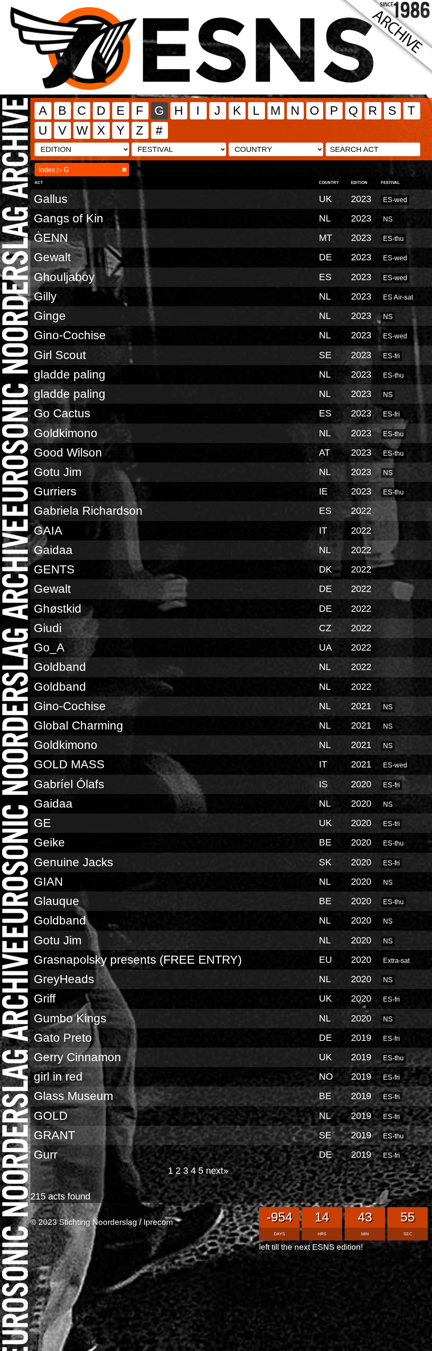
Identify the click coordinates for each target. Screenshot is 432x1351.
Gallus (51, 198)
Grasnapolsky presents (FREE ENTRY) (138, 959)
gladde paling (69, 374)
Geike (49, 842)
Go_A (49, 647)
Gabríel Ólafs (69, 784)
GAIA (48, 530)
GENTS (54, 569)
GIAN (48, 881)
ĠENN (51, 237)
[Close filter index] (124, 170)
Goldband (60, 666)
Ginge (50, 315)
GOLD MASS (69, 764)
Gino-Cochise (70, 335)
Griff (45, 998)
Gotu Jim (57, 471)
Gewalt (52, 257)
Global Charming (78, 725)
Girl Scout (60, 355)
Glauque (56, 901)
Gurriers (55, 491)
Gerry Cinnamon (77, 1057)
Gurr (45, 1154)
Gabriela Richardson (88, 510)
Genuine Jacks (73, 862)
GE (42, 823)
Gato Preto (63, 1037)
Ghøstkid (57, 608)
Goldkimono (65, 433)
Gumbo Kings (70, 1018)
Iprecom (158, 1222)
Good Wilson (68, 452)
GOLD (51, 1115)
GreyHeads (64, 979)
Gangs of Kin (68, 218)
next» (217, 1170)
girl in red (58, 1076)
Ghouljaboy (64, 277)
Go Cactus (62, 413)
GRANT (54, 1135)
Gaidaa (53, 550)
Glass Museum (73, 1095)
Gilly (45, 296)
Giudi (48, 628)
